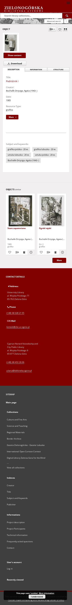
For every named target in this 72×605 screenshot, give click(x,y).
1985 (8, 100)
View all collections (16, 467)
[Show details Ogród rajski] (62, 252)
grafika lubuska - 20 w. (45, 149)
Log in (10, 568)
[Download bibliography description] (16, 252)
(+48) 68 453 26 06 (15, 362)
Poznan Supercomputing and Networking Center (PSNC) (36, 599)
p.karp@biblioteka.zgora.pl (19, 370)
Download (16, 63)
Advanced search (54, 21)
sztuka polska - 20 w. (45, 154)
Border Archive (14, 438)
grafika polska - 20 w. (18, 149)
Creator (10, 485)
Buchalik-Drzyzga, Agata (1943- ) (21, 90)
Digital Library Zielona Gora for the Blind (26, 457)
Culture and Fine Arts (17, 419)
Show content (14, 55)
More (59, 260)
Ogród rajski (45, 228)
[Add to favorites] (59, 29)
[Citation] (65, 29)
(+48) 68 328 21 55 (15, 313)
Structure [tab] (58, 69)
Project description (16, 522)
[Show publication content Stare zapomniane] (23, 252)
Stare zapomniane (17, 228)
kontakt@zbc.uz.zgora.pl (18, 326)
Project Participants (16, 528)
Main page (11, 402)
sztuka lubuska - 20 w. (18, 154)
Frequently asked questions (20, 541)
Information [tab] (36, 69)
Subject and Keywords (17, 498)
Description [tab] (13, 69)
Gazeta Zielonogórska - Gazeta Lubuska (26, 445)
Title (9, 491)
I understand (37, 596)
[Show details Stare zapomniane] (30, 252)
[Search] (67, 15)
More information (46, 593)
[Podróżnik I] (11, 43)
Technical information (17, 535)
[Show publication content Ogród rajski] (55, 252)
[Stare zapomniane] (20, 210)
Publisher (11, 504)
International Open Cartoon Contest (24, 451)
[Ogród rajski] (51, 210)
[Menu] (68, 2)
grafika (9, 109)
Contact (10, 547)
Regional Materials (16, 432)
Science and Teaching (17, 426)
